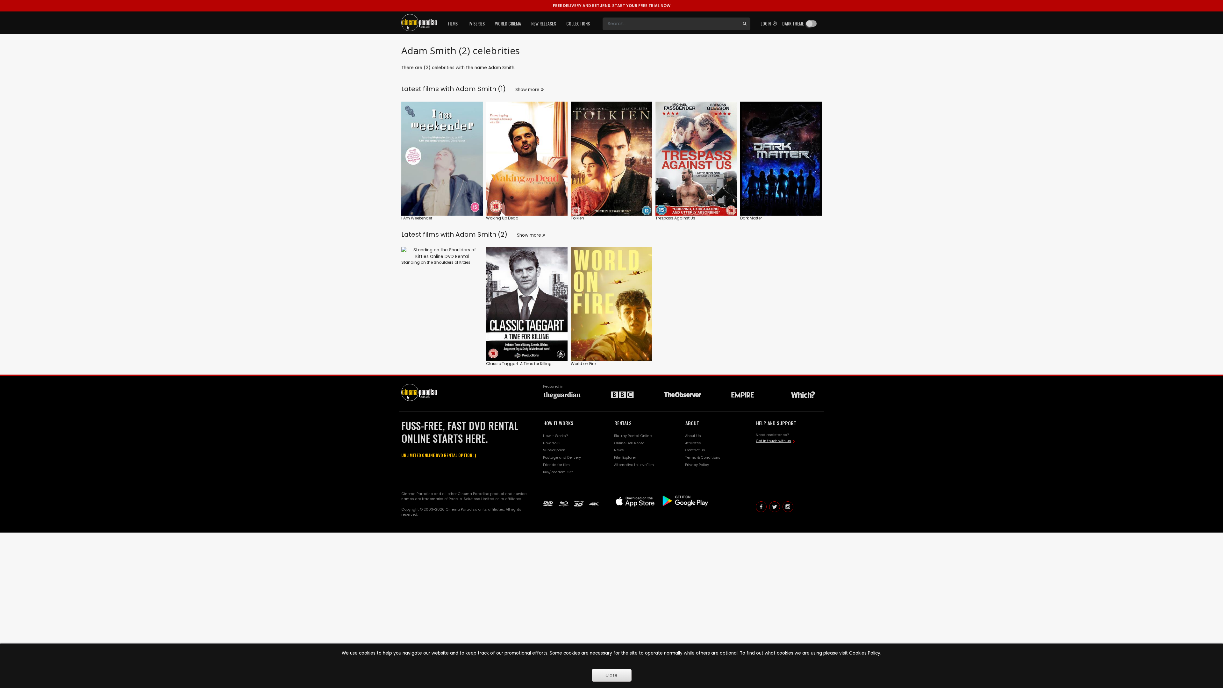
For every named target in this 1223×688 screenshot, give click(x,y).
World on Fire (583, 363)
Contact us (695, 450)
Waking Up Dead (502, 218)
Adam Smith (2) (481, 234)
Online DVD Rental (630, 443)
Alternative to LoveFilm (634, 464)
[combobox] (671, 24)
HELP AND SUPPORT (776, 422)
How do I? (551, 443)
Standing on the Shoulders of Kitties (435, 262)
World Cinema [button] (508, 23)
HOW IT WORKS (558, 422)
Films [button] (453, 23)
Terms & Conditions (702, 457)
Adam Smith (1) (480, 88)
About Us (693, 435)
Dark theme (793, 23)
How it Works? (555, 435)
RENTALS (623, 422)
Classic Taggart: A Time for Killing (519, 363)
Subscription (554, 450)
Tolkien (577, 218)
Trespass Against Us (675, 218)
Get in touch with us (773, 440)
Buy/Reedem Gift (558, 472)
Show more (528, 90)
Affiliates (693, 443)
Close (611, 675)
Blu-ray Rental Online (633, 435)
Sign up (442, 198)
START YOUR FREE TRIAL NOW (611, 5)
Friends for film (556, 464)
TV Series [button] (476, 23)
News (619, 450)
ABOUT (692, 422)
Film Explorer (625, 457)
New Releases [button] (543, 23)
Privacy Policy (697, 464)
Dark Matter (751, 218)
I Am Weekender (416, 218)
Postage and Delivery (562, 457)
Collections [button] (578, 23)
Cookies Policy (864, 653)
